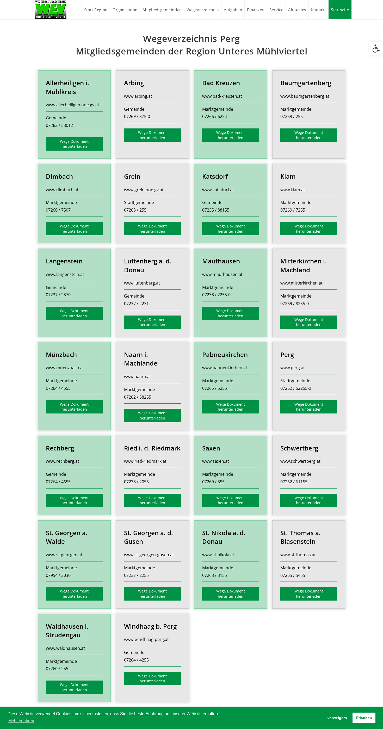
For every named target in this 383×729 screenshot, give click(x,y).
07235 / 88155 (215, 210)
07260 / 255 (57, 668)
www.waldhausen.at (65, 648)
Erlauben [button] (364, 718)
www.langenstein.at (65, 274)
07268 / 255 (135, 210)
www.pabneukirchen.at (224, 367)
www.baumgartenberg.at (304, 96)
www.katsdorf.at (218, 190)
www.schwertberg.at (300, 461)
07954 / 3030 (58, 575)
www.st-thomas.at (298, 555)
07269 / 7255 (292, 210)
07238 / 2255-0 (216, 295)
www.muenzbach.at (65, 367)
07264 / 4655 (58, 482)
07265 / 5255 (214, 388)
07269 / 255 (291, 116)
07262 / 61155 (293, 482)
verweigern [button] (337, 718)
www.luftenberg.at (142, 283)
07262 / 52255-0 (295, 388)
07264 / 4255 (136, 660)
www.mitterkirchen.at (301, 283)
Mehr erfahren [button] (21, 721)
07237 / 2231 (136, 303)
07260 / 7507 (58, 210)
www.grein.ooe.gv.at (144, 190)
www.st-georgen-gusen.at (149, 555)
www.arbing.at (138, 96)
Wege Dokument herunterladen (74, 144)
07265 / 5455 (292, 575)
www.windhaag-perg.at (146, 639)
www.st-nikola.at (218, 555)
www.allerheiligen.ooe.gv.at (72, 105)
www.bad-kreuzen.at (222, 96)
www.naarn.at (137, 376)
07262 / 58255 (137, 397)
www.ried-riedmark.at (145, 461)
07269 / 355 (213, 482)
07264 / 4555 (58, 388)
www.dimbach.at (62, 190)
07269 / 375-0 (137, 116)
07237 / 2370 (58, 295)
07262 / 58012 (59, 125)
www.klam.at (292, 190)
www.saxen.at (215, 461)
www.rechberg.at (62, 461)
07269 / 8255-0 (294, 303)
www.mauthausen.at (222, 274)
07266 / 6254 (214, 116)
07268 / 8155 (214, 575)
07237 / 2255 (136, 575)
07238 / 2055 (136, 482)
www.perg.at (292, 367)
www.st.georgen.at (64, 555)
